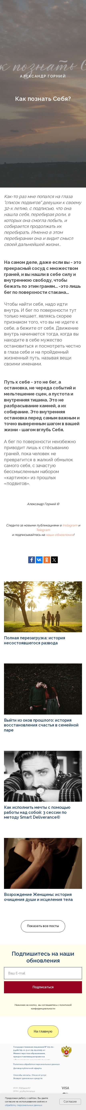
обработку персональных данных (23, 1105)
